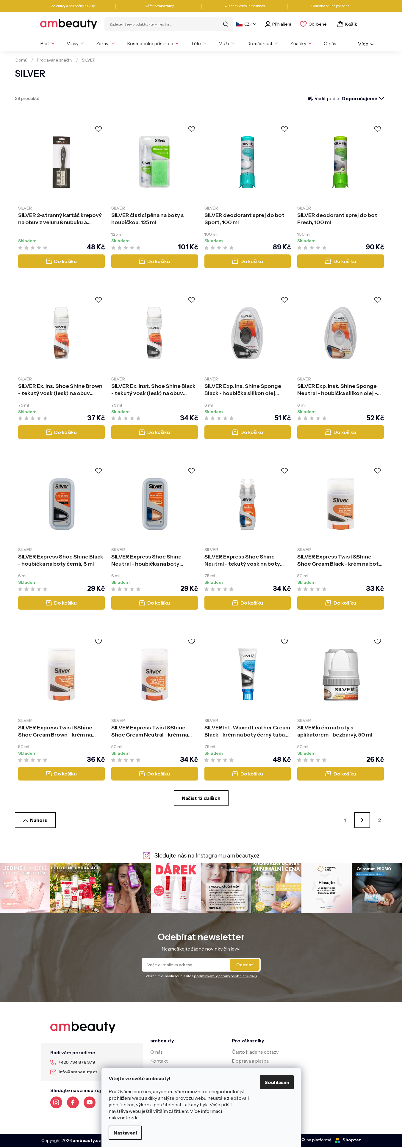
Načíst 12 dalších (201, 798)
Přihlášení (281, 24)
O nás (156, 1052)
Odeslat (244, 964)
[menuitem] (47, 43)
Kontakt (159, 1061)
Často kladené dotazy (255, 1052)
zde (134, 1118)
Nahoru (39, 820)
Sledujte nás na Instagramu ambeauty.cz (206, 855)
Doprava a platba (250, 1061)
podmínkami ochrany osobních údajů (225, 976)
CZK (248, 24)
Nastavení (125, 1133)
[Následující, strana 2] (362, 820)
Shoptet (351, 1140)
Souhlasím (277, 1082)
